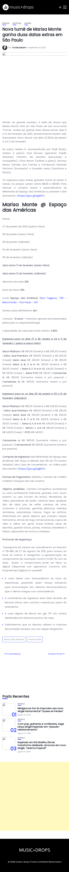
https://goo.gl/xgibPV (31, 195)
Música (5, 23)
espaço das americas (14, 639)
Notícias (17, 23)
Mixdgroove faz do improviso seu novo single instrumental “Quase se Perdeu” (41, 710)
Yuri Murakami (19, 47)
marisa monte (34, 639)
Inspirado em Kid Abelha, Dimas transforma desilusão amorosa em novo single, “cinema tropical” (42, 745)
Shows (27, 23)
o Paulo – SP (29, 302)
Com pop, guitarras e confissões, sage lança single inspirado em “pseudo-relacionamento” (41, 726)
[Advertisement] (34, 796)
